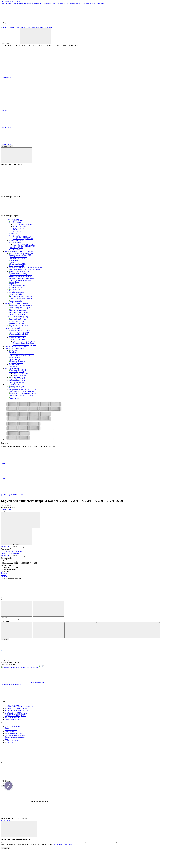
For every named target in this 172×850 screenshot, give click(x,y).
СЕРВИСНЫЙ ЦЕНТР (13, 384)
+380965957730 (6, 144)
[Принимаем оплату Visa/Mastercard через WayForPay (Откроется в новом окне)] (19, 667)
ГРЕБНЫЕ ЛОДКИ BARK (22, 237)
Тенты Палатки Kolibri (20, 373)
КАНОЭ (16, 230)
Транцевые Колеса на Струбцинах (24, 345)
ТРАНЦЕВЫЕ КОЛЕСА (13, 329)
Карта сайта (9, 742)
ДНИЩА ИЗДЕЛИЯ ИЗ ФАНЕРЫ (16, 303)
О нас (3, 3)
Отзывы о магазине (97, 3)
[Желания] (86, 188)
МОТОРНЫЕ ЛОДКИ (20, 226)
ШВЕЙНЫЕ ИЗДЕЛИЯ (13, 368)
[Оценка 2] (48, 630)
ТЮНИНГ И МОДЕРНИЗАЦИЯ (16, 346)
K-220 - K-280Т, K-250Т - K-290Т (12, 551)
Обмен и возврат (23, 3)
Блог (89, 3)
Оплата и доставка (11, 3)
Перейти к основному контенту (11, 1)
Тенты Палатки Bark (20, 375)
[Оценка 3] (80, 630)
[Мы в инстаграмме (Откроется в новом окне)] (46, 60)
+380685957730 (6, 127)
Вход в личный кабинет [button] (13, 726)
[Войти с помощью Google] (48, 609)
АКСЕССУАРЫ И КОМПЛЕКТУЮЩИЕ (19, 251)
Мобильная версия (37, 683)
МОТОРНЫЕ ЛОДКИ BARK (23, 239)
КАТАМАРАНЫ (18, 228)
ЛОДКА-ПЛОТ (18, 232)
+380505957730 (6, 77)
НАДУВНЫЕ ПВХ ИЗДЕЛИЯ (15, 348)
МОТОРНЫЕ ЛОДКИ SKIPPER (24, 246)
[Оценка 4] (112, 630)
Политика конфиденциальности (56, 3)
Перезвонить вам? (7, 146)
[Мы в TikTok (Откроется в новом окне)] (105, 60)
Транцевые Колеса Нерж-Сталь (23, 343)
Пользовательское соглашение (77, 3)
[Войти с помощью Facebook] (16, 609)
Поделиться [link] (5, 571)
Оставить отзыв (6, 509)
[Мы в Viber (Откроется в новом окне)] (75, 60)
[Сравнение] (16, 155)
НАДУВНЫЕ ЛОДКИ (12, 219)
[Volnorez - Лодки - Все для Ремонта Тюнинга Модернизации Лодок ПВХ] (11, 659)
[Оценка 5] (144, 630)
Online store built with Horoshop (11, 684)
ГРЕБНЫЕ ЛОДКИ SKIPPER (23, 244)
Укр (6, 22)
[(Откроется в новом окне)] (40, 667)
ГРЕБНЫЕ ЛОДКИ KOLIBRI (23, 224)
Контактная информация (37, 3)
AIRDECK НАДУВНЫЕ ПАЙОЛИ (17, 316)
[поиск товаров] (35, 36)
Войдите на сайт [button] (6, 546)
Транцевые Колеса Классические (24, 341)
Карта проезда (5, 820)
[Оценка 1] (16, 630)
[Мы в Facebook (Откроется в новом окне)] (16, 60)
